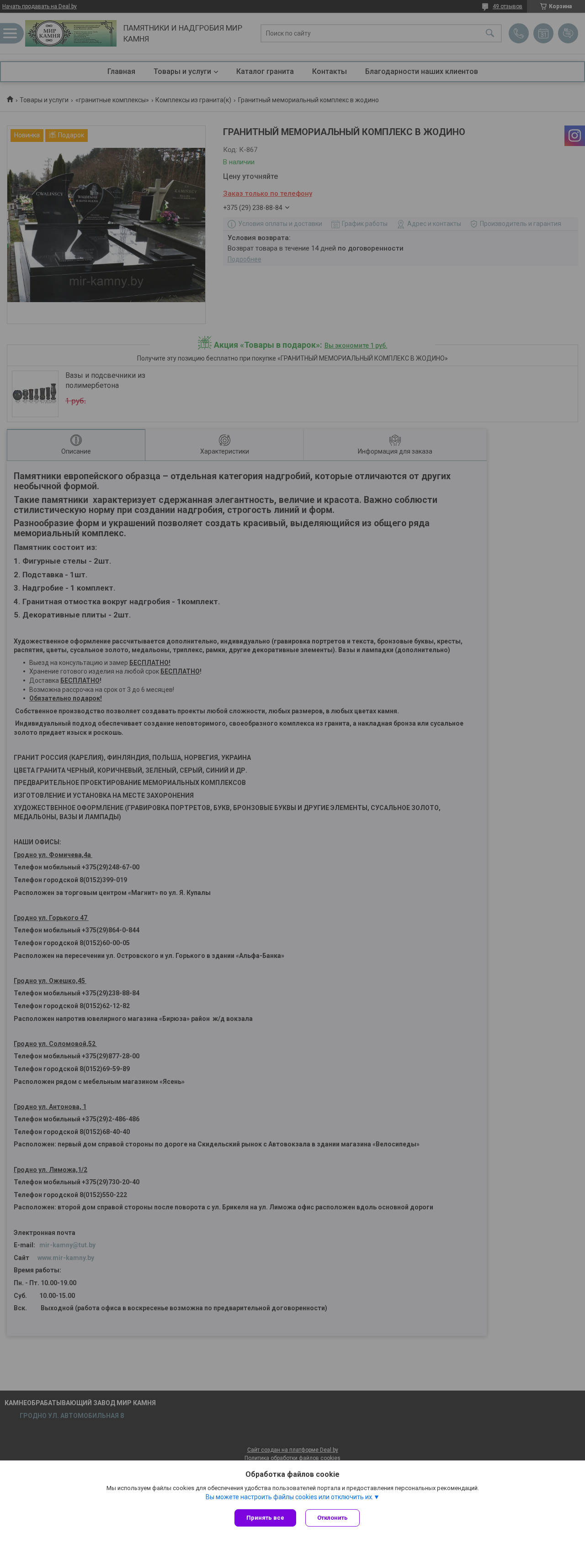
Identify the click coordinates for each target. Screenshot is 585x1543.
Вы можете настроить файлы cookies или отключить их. (289, 1497)
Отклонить (332, 1517)
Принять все (265, 1517)
